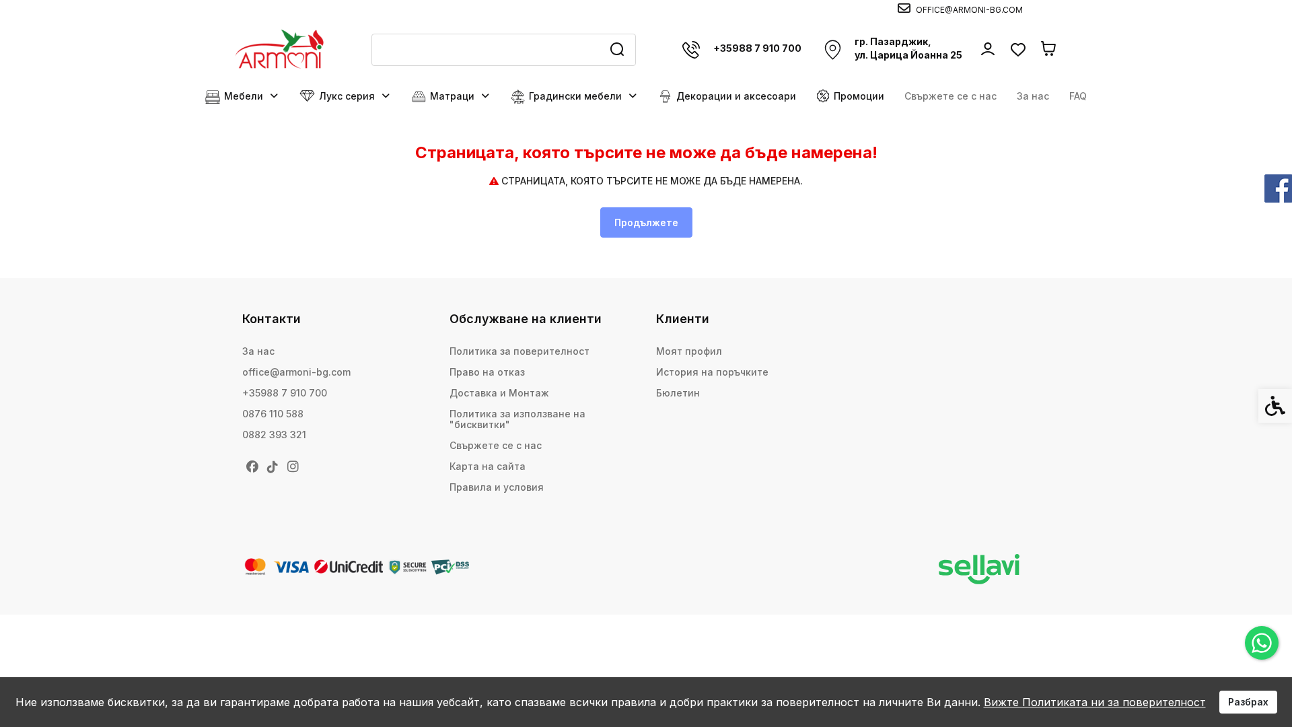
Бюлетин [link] (678, 393)
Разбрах (1248, 701)
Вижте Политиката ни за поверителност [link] (1095, 702)
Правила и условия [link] (497, 487)
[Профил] (987, 48)
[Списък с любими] (1018, 49)
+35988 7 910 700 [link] (284, 393)
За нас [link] (1033, 96)
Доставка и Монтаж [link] (499, 393)
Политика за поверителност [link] (519, 351)
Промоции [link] (859, 96)
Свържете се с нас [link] (950, 96)
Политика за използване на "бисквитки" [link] (517, 419)
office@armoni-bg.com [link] (296, 372)
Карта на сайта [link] (488, 466)
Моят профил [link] (689, 351)
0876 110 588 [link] (272, 413)
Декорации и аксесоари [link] (736, 96)
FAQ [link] (1078, 96)
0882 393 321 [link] (274, 434)
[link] (1262, 643)
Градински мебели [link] (575, 96)
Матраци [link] (452, 96)
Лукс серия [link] (347, 96)
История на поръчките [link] (712, 372)
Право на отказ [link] (487, 372)
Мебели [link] (243, 96)
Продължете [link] (646, 222)
